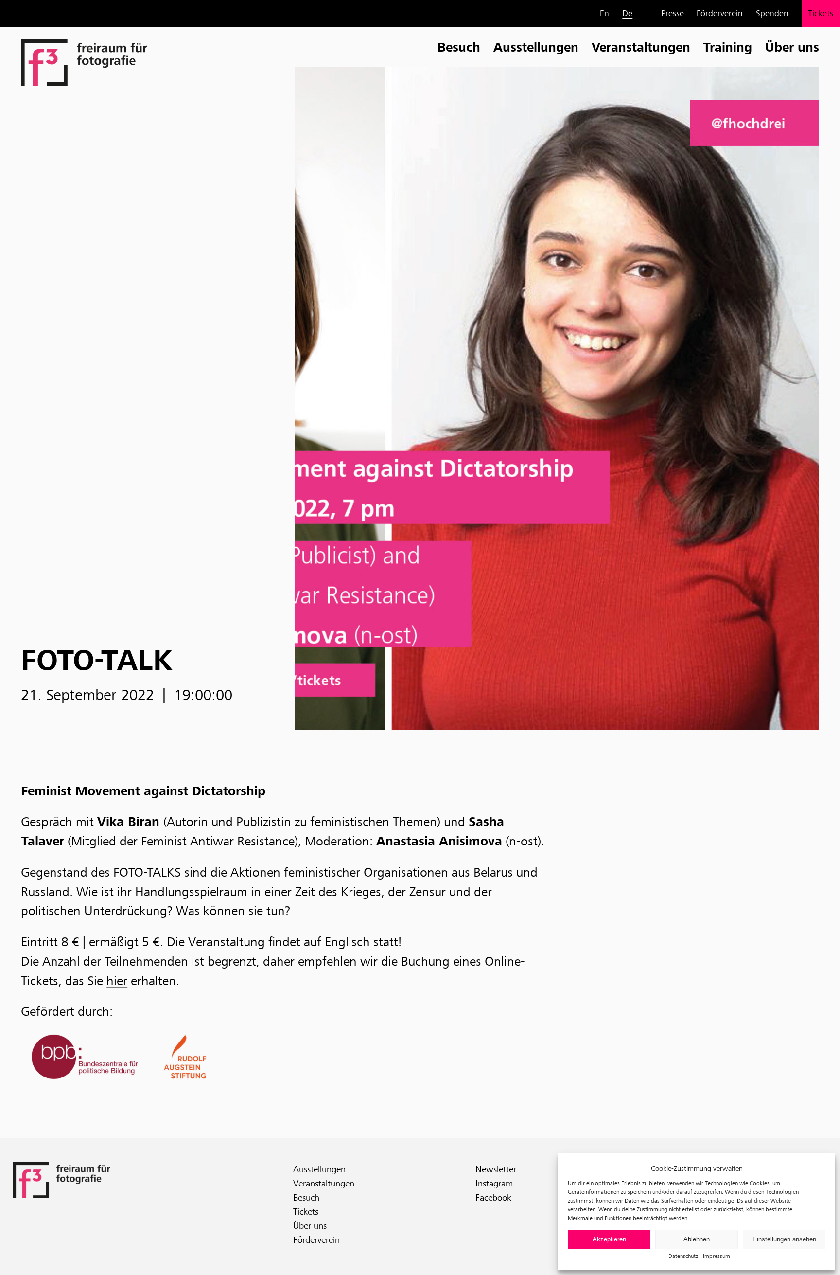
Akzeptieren (609, 1239)
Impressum (716, 1255)
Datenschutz (683, 1255)
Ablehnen (696, 1239)
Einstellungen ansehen (784, 1239)
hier (116, 980)
